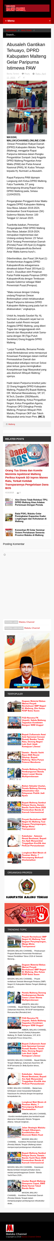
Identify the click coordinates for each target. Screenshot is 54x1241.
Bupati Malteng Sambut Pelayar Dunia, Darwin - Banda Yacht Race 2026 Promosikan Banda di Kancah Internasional (34, 807)
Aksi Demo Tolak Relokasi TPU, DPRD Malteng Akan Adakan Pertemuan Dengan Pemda (31, 502)
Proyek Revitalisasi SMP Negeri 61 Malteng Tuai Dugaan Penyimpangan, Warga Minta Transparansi (34, 824)
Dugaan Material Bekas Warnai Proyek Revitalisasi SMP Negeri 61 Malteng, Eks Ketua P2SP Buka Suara (34, 706)
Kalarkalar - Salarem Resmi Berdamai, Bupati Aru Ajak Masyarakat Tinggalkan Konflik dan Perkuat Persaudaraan (34, 841)
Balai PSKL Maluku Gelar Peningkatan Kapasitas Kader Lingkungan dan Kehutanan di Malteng (30, 517)
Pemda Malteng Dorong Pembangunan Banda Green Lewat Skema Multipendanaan (34, 773)
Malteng (26, 30)
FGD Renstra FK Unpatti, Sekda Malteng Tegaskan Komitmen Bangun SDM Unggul (34, 721)
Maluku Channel (26, 622)
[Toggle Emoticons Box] (4, 554)
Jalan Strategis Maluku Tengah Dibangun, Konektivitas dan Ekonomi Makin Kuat (33, 1131)
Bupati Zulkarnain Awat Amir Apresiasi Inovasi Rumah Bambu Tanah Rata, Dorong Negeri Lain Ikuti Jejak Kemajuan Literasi (34, 740)
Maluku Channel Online (31, 1237)
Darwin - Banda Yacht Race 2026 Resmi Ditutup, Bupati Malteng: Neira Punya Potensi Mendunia (33, 757)
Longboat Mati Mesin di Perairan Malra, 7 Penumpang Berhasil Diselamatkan (34, 856)
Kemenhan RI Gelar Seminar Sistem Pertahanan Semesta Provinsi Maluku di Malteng (30, 532)
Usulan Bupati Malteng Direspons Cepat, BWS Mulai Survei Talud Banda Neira (33, 1184)
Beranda (11, 30)
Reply (27, 73)
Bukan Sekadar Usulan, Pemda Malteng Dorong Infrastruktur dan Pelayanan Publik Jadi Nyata (34, 791)
